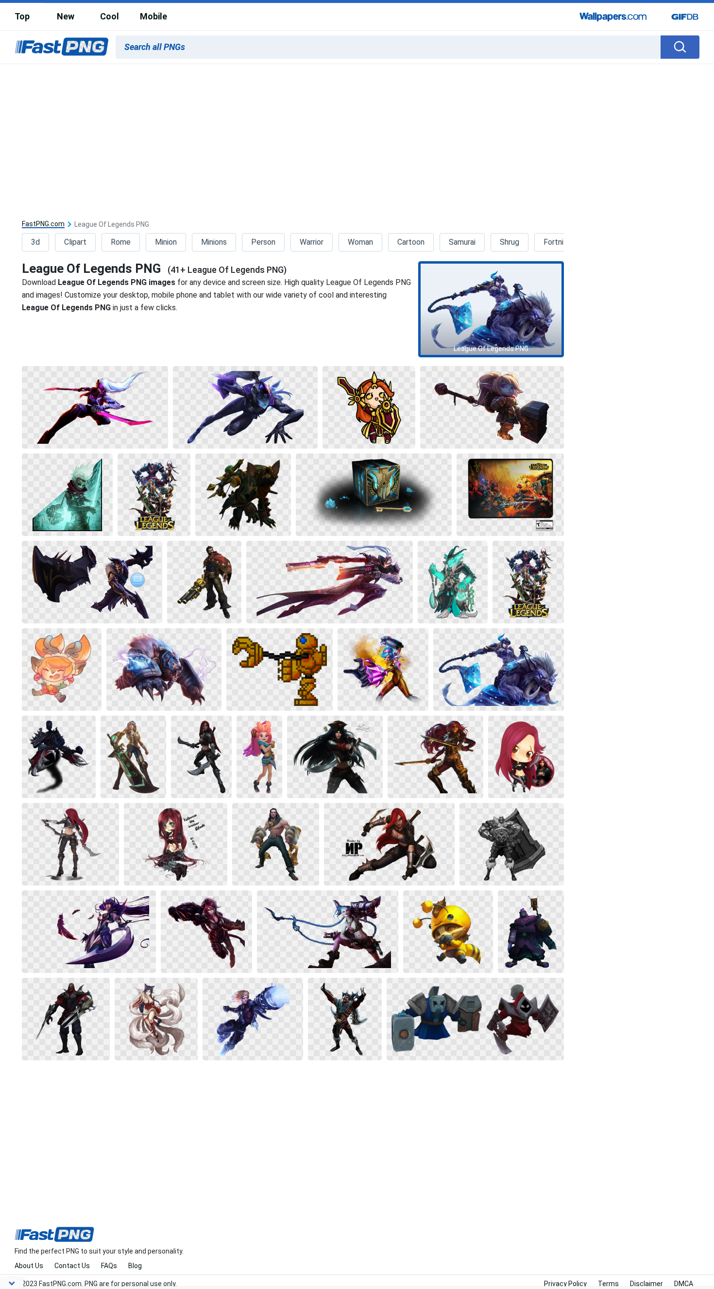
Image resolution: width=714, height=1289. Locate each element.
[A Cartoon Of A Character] (59, 757)
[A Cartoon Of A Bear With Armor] (163, 669)
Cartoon (411, 242)
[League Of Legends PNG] (491, 309)
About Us (29, 1266)
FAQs (109, 1266)
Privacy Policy (565, 1284)
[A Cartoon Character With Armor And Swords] (66, 1019)
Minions (214, 242)
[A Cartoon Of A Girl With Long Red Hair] (175, 844)
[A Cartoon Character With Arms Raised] (345, 1019)
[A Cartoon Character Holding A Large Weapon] (327, 931)
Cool (109, 16)
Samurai (462, 242)
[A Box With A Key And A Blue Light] (374, 494)
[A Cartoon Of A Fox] (62, 669)
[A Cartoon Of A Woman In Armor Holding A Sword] (133, 757)
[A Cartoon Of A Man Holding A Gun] (204, 582)
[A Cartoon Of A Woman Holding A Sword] (369, 407)
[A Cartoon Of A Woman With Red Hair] (525, 757)
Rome (121, 242)
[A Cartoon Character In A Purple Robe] (530, 931)
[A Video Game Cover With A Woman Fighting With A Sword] (510, 494)
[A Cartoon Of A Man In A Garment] (253, 1019)
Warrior (311, 242)
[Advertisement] (357, 137)
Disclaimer (646, 1284)
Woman (360, 242)
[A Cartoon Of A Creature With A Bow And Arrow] (243, 494)
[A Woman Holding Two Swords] (436, 757)
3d (35, 242)
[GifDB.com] (684, 16)
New (65, 16)
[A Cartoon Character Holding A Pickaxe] (492, 407)
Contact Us (72, 1266)
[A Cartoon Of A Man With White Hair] (67, 494)
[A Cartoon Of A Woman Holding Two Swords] (201, 757)
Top (22, 16)
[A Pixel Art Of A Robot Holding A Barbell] (279, 669)
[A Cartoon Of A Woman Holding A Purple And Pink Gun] (383, 669)
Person (263, 242)
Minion (166, 242)
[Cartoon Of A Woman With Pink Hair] (259, 757)
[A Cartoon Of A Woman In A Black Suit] (206, 931)
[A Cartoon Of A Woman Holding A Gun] (329, 582)
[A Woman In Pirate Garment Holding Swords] (334, 757)
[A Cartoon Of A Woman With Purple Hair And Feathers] (89, 931)
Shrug (509, 242)
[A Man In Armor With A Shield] (511, 844)
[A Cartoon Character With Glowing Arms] (452, 582)
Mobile (153, 16)
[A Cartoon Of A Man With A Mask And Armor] (275, 844)
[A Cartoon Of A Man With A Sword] (92, 582)
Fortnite (557, 242)
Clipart (75, 242)
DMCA (683, 1284)
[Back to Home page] (62, 47)
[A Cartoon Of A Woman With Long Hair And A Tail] (156, 1019)
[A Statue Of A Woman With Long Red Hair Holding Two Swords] (70, 844)
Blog (135, 1266)
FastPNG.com (43, 224)
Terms (608, 1284)
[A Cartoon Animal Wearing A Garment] (448, 931)
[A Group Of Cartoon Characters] (154, 494)
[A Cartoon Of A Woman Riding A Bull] (498, 669)
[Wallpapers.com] (613, 16)
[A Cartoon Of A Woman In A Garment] (245, 407)
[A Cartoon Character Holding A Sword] (95, 407)
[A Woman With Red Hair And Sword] (389, 844)
